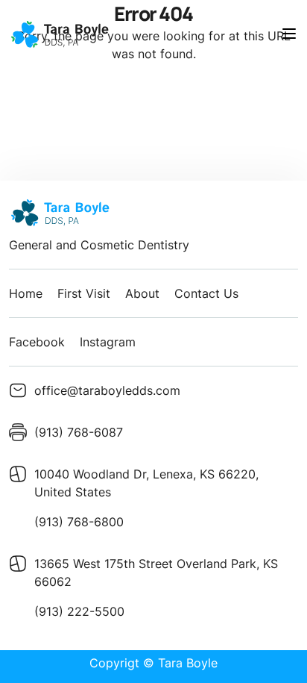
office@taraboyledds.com (107, 390)
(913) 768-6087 (78, 432)
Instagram (108, 341)
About (142, 293)
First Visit (83, 293)
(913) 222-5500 (79, 611)
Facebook (37, 341)
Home (25, 293)
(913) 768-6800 (79, 521)
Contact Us (206, 293)
